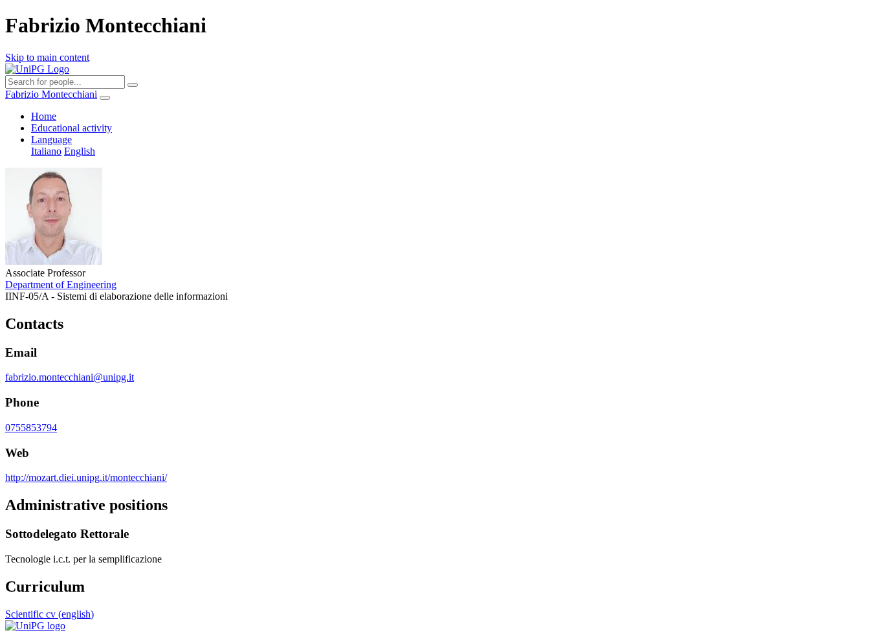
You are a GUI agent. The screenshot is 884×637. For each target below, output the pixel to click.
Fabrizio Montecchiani (51, 94)
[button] (51, 139)
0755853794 (31, 427)
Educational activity (71, 127)
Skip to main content (47, 57)
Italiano (46, 151)
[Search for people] (132, 85)
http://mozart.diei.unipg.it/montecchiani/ (86, 477)
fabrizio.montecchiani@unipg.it (69, 377)
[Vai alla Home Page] (35, 625)
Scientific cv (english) (49, 614)
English (79, 151)
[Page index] (105, 98)
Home (43, 116)
